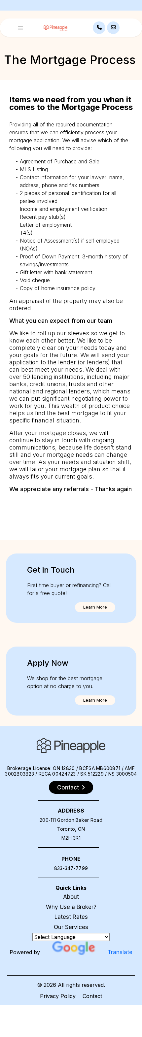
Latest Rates (71, 917)
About (71, 896)
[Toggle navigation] (20, 28)
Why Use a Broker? (71, 907)
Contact (92, 996)
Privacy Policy (58, 996)
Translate (120, 952)
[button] (95, 607)
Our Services (71, 927)
